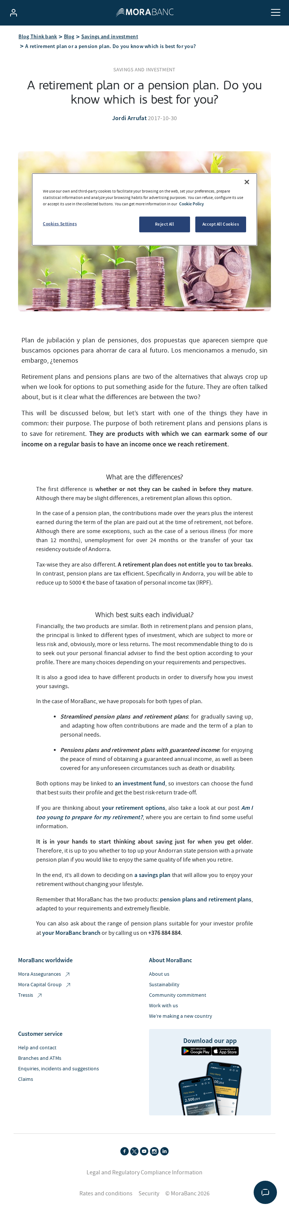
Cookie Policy (191, 203)
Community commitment (177, 995)
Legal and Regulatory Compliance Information (144, 1172)
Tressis (25, 995)
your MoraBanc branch (71, 932)
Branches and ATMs (39, 1058)
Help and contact (37, 1047)
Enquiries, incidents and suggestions (58, 1068)
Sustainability (164, 984)
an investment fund (140, 783)
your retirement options (133, 807)
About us (159, 974)
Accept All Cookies (220, 224)
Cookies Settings (60, 223)
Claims (25, 1079)
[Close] (247, 182)
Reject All (164, 224)
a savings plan (151, 874)
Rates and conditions (105, 1193)
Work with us (163, 1005)
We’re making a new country (180, 1016)
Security (148, 1193)
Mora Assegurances (39, 974)
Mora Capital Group (40, 984)
